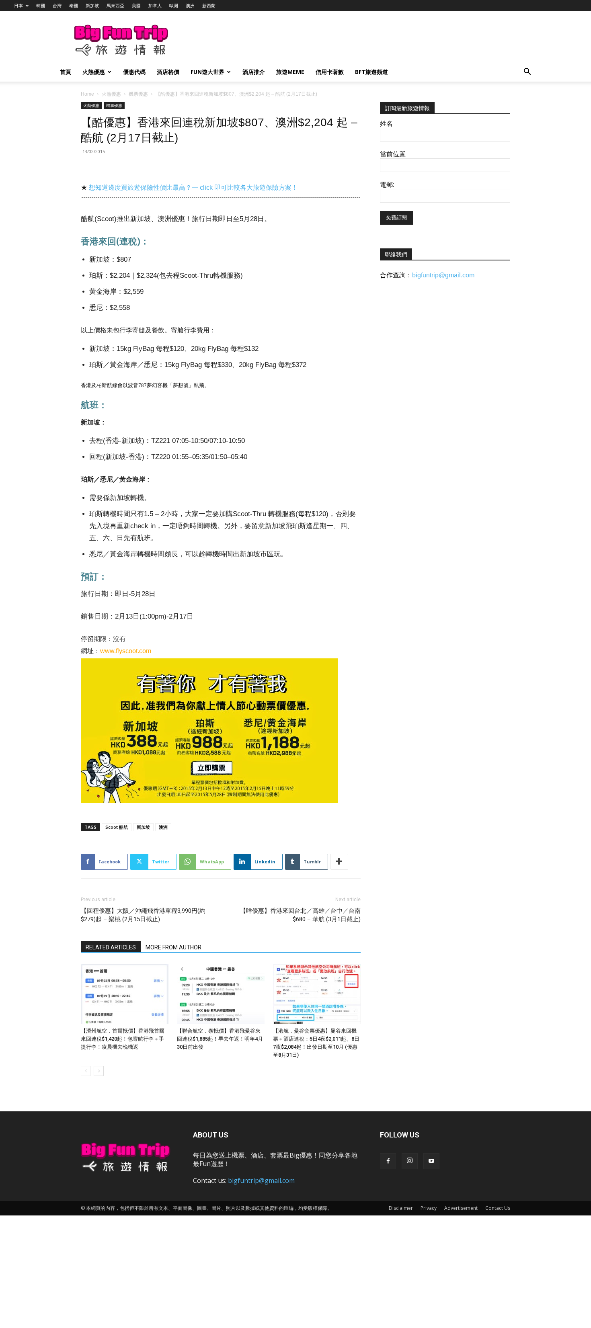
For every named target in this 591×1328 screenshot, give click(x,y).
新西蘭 (208, 5)
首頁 (65, 72)
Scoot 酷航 (116, 827)
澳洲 (190, 5)
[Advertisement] (337, 41)
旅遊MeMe (290, 72)
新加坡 (92, 5)
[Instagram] (410, 1161)
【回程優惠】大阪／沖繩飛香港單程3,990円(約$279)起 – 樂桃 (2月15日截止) (143, 915)
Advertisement (461, 1208)
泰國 (73, 5)
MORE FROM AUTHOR (173, 947)
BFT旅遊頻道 (371, 72)
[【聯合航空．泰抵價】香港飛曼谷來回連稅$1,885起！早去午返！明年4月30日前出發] (221, 994)
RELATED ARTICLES (111, 947)
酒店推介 (253, 72)
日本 (18, 5)
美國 (136, 5)
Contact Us (497, 1208)
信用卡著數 (330, 72)
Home (87, 94)
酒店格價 (168, 72)
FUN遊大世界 (207, 72)
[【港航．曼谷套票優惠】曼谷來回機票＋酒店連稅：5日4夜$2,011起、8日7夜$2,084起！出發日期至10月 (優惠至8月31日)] (317, 994)
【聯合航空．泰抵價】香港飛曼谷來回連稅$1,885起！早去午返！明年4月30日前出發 (220, 1039)
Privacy (429, 1208)
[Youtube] (431, 1161)
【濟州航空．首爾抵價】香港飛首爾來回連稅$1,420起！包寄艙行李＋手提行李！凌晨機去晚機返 (122, 1039)
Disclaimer (401, 1208)
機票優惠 (138, 94)
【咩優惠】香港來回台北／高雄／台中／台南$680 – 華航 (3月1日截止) (300, 915)
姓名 (386, 123)
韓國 (40, 5)
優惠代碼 (134, 72)
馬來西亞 (115, 5)
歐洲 (173, 5)
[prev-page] (86, 1071)
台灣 (57, 5)
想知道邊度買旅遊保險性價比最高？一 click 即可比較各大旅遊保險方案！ (193, 187)
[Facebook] (388, 1161)
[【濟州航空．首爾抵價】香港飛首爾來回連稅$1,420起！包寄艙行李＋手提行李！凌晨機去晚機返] (124, 994)
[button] (527, 72)
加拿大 (155, 5)
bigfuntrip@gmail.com (443, 275)
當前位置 (393, 154)
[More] (339, 862)
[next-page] (99, 1071)
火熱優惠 (93, 72)
